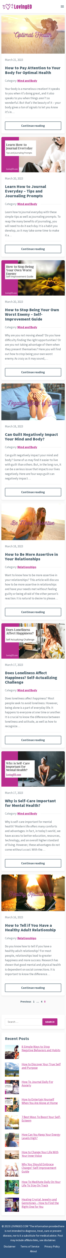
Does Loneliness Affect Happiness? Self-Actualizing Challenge (31, 677)
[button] (62, 7)
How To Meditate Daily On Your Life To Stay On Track (41, 1183)
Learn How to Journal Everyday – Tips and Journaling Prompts (25, 191)
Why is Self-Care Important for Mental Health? (30, 803)
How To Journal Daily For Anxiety (37, 1083)
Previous (25, 1001)
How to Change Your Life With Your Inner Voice (40, 1154)
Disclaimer (9, 1246)
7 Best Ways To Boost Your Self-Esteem (41, 1118)
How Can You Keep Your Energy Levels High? (41, 1136)
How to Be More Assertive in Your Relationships (31, 556)
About (33, 1251)
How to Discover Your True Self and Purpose (41, 1066)
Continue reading (33, 126)
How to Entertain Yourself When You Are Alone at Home (40, 1101)
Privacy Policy (52, 1246)
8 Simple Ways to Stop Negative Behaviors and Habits (41, 1048)
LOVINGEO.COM (20, 1226)
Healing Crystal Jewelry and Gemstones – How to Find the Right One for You (40, 1203)
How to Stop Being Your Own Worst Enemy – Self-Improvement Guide (32, 314)
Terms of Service (29, 1246)
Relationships (26, 567)
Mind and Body (27, 81)
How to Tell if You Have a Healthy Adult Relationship (30, 927)
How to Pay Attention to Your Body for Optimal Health (33, 70)
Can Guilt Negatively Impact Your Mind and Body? (31, 436)
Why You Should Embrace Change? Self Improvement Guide (39, 1167)
